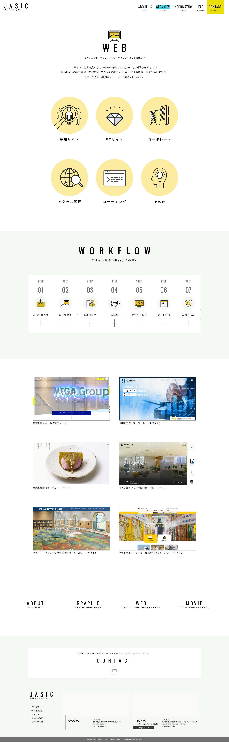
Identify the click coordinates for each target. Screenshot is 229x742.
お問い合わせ (37, 721)
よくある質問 (37, 718)
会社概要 (35, 707)
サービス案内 (37, 710)
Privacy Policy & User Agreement (132, 739)
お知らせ (35, 714)
